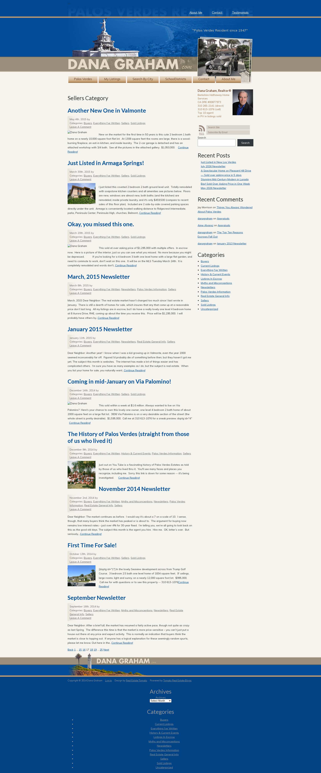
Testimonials (240, 12)
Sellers (125, 123)
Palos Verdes (83, 79)
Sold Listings (138, 123)
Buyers (88, 123)
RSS (201, 133)
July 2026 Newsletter (213, 166)
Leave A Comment (80, 126)
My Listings (112, 79)
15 (80, 649)
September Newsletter (97, 597)
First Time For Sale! (92, 545)
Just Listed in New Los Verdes (218, 162)
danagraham (205, 218)
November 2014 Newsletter (134, 488)
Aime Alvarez (205, 225)
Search (202, 137)
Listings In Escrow (211, 278)
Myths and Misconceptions (137, 501)
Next (106, 649)
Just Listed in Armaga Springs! (106, 162)
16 (83, 649)
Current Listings (210, 265)
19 (95, 649)
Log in (108, 680)
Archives (160, 697)
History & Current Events (136, 453)
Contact (217, 12)
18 (91, 649)
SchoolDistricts (175, 79)
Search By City (143, 79)
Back (70, 649)
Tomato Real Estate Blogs (177, 680)
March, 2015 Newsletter (99, 276)
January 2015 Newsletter (100, 329)
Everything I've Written (106, 123)
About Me (195, 12)
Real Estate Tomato (136, 680)
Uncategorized (209, 308)
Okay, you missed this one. (101, 224)
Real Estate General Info (151, 341)
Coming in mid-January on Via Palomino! (119, 381)
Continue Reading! (150, 212)
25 (101, 649)
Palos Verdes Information (152, 289)
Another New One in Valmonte (107, 110)
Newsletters (128, 289)
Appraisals (223, 218)
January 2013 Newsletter (232, 243)
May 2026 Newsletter (213, 188)
